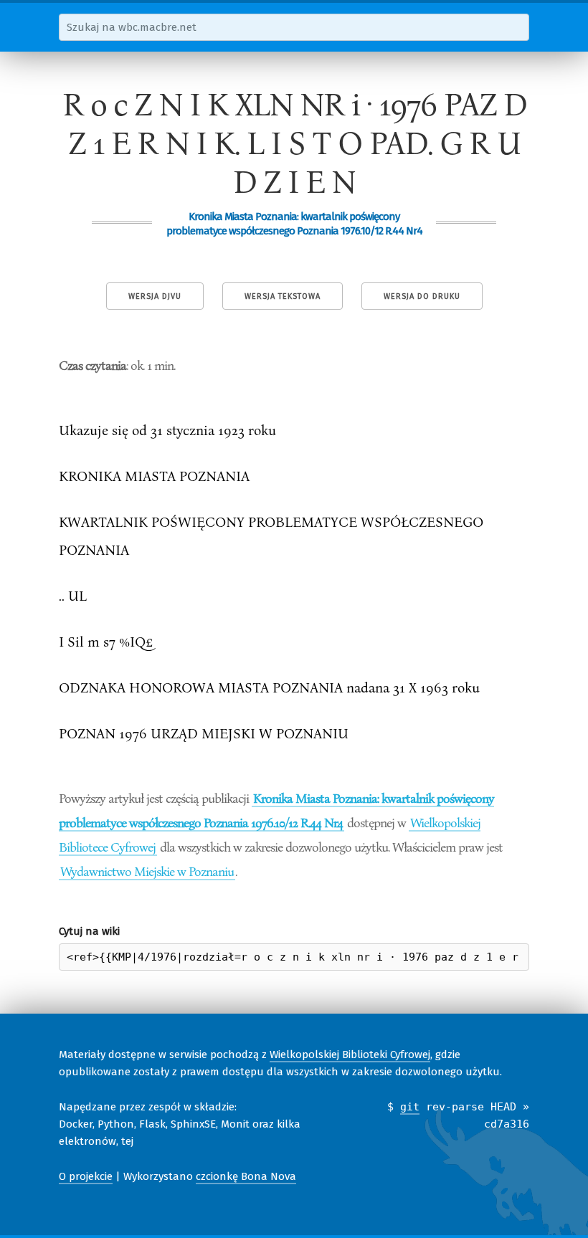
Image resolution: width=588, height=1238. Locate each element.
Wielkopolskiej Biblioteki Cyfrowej (350, 1054)
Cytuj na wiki (89, 931)
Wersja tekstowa (283, 296)
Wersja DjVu (154, 296)
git (409, 1106)
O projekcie (86, 1176)
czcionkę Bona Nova (246, 1176)
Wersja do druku (422, 296)
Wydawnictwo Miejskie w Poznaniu (147, 871)
